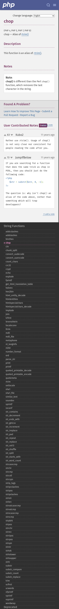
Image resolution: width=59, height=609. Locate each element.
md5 (8, 333)
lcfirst (8, 318)
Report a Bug (27, 115)
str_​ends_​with (13, 419)
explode (10, 276)
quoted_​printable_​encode (18, 374)
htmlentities (12, 299)
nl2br (8, 348)
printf (8, 366)
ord (7, 355)
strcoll (9, 475)
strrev (8, 532)
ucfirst (9, 584)
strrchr (9, 528)
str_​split (10, 453)
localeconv (11, 325)
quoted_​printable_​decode (18, 370)
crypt (8, 269)
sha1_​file (10, 393)
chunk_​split (11, 250)
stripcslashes (12, 487)
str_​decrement (13, 415)
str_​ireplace (11, 430)
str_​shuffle (11, 449)
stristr (9, 498)
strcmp (9, 472)
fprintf (9, 280)
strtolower (11, 554)
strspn (9, 543)
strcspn (9, 479)
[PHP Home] (9, 5)
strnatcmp (11, 509)
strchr (8, 468)
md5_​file (10, 336)
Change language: (23, 15)
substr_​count (12, 573)
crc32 (8, 265)
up (5, 135)
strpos (9, 524)
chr (7, 246)
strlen (8, 502)
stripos (9, 490)
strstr (8, 547)
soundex (10, 400)
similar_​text (11, 396)
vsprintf (9, 599)
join (7, 314)
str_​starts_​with (13, 457)
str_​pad (9, 434)
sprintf (9, 404)
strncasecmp (12, 513)
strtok (8, 550)
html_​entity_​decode (15, 295)
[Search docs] (48, 5)
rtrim (8, 381)
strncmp (10, 517)
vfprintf (9, 592)
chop (8, 243)
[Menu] (54, 5)
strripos (9, 535)
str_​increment (13, 427)
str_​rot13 (10, 445)
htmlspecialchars (14, 303)
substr (9, 565)
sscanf (9, 408)
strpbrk (9, 520)
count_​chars (12, 261)
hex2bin (10, 291)
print (8, 363)
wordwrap (10, 603)
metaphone (11, 340)
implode (10, 310)
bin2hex (10, 239)
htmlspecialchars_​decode (18, 306)
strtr (8, 562)
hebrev (9, 288)
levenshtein (11, 321)
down (12, 135)
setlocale (10, 385)
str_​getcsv (11, 423)
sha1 (8, 389)
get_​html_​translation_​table (19, 284)
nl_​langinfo (11, 344)
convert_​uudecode (15, 254)
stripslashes (12, 494)
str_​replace (11, 442)
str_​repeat (11, 438)
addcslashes (12, 231)
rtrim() (25, 34)
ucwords (10, 588)
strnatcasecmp (13, 505)
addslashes (11, 235)
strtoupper (11, 558)
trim (8, 580)
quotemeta (11, 378)
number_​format (13, 351)
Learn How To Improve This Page (22, 111)
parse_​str (10, 359)
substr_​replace (13, 577)
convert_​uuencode (15, 258)
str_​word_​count (13, 460)
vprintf (9, 595)
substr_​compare (14, 569)
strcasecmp (11, 464)
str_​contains (12, 411)
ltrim (8, 329)
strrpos (9, 539)
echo (8, 273)
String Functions (14, 226)
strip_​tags (11, 483)
